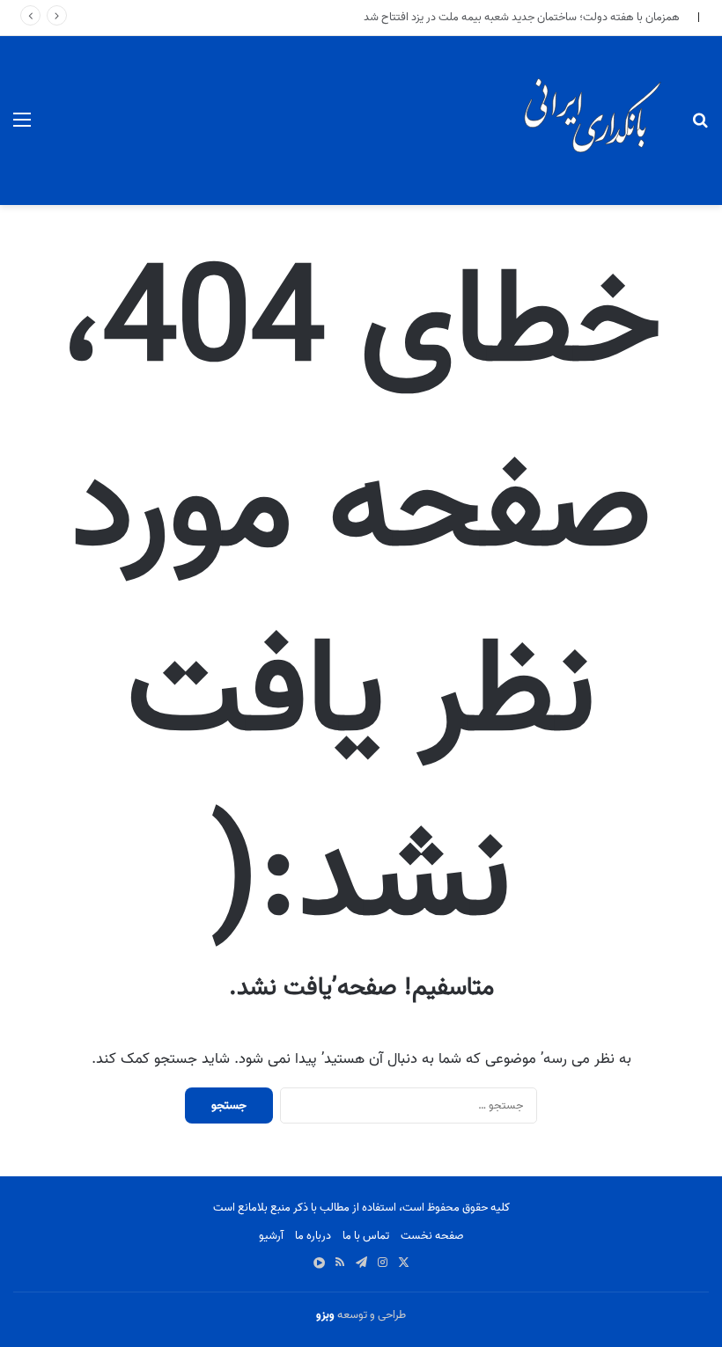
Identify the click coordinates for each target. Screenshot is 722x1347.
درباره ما (313, 1235)
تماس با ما (366, 1235)
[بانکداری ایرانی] (591, 120)
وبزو (325, 1315)
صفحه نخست (432, 1235)
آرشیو (271, 1235)
